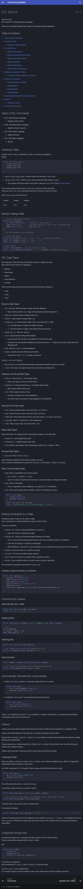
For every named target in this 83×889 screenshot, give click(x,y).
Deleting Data (12, 89)
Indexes (7, 99)
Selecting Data (13, 92)
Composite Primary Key (13, 106)
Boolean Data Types (15, 65)
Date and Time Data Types (17, 58)
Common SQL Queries (12, 79)
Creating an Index (14, 103)
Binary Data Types (14, 62)
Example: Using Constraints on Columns (22, 75)
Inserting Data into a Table (17, 82)
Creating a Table (10, 41)
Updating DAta (13, 86)
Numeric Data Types (15, 52)
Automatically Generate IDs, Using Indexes (20, 96)
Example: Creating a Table (17, 45)
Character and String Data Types (19, 55)
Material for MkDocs (14, 886)
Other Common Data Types (17, 69)
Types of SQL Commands (14, 38)
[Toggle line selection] (76, 162)
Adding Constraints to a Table (15, 72)
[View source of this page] (77, 12)
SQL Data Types (10, 48)
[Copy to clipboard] (79, 162)
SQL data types (64, 183)
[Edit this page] (80, 12)
